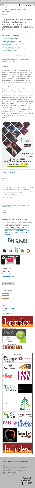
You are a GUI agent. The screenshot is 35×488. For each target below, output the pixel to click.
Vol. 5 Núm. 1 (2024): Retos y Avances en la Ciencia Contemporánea (14, 10)
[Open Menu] (1, 5)
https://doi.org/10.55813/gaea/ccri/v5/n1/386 (16, 55)
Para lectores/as (6, 271)
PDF (5, 172)
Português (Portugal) (8, 308)
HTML (11, 172)
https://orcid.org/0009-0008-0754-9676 (9, 38)
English (4, 311)
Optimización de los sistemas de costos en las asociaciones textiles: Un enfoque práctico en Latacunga (17, 227)
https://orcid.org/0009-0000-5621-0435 (9, 44)
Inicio (3, 8)
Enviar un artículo (9, 283)
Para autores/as (6, 274)
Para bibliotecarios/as (8, 276)
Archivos (8, 8)
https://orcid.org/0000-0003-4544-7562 (9, 50)
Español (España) (7, 313)
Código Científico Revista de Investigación (15, 461)
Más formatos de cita (8, 197)
